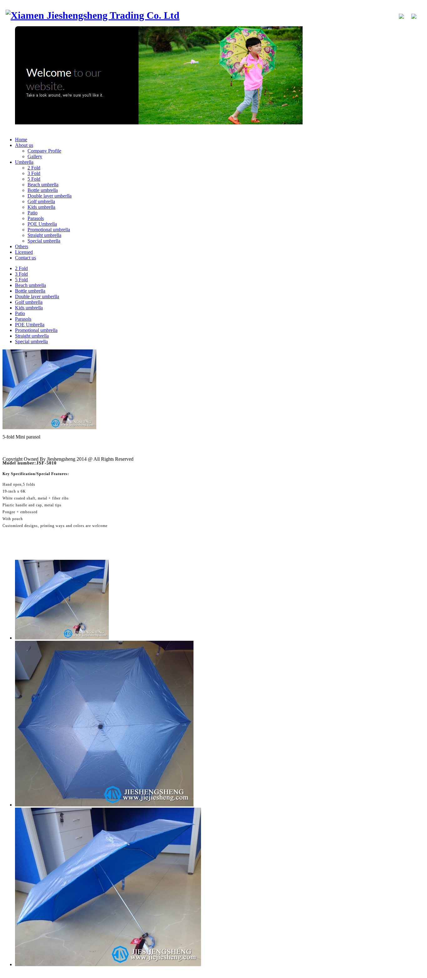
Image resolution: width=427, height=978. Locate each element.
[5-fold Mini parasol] (49, 427)
